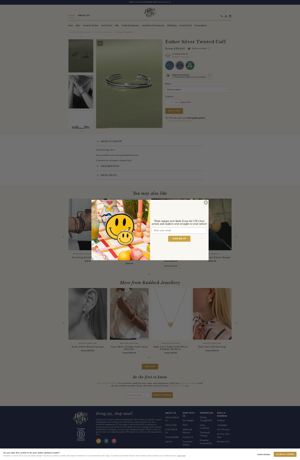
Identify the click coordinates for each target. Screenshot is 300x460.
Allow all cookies (285, 454)
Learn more (181, 456)
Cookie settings (263, 454)
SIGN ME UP (179, 239)
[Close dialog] (206, 202)
